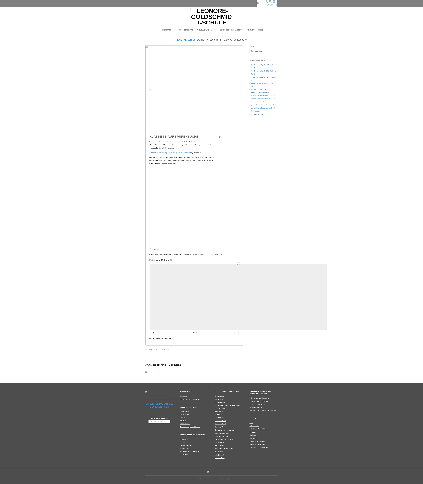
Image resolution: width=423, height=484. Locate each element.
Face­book (253, 432)
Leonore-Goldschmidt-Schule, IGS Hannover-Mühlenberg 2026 (211, 479)
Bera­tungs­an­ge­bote (222, 433)
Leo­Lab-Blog (219, 442)
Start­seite (183, 396)
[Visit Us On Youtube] (271, 1)
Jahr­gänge (218, 414)
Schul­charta (184, 439)
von (194, 333)
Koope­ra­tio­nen (185, 424)
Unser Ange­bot (185, 414)
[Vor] (234, 333)
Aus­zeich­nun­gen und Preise (190, 427)
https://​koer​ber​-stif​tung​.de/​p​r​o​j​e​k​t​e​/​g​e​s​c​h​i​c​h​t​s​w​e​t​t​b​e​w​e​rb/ (171, 153)
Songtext (155, 249)
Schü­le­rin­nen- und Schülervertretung (227, 405)
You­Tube (253, 435)
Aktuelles (165, 349)
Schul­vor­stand (220, 402)
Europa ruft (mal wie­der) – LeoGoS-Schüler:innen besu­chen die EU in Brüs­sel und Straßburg (263, 99)
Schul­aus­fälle (254, 426)
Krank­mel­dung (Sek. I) (257, 404)
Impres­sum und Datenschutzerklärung (263, 410)
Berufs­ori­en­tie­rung (221, 436)
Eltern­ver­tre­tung (220, 408)
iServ (251, 423)
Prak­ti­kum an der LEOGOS (189, 451)
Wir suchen (184, 454)
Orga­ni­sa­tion (219, 396)
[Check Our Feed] (275, 1)
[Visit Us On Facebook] (267, 1)
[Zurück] (154, 333)
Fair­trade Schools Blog (257, 441)
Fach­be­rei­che (219, 418)
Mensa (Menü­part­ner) (257, 444)
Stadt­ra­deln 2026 (257, 114)
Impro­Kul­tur (219, 451)
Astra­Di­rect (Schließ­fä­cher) (259, 429)
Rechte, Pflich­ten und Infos (231, 30)
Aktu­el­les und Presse (206, 30)
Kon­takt (250, 30)
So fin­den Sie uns (256, 407)
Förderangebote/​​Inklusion (224, 439)
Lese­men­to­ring (220, 458)
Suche (260, 30)
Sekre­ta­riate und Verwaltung (225, 430)
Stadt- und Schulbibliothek (224, 448)
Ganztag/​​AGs (219, 427)
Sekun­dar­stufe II (220, 424)
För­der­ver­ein (219, 445)
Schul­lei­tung (219, 399)
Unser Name (184, 411)
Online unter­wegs (186, 445)
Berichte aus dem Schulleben (190, 399)
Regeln (182, 442)
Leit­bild (182, 417)
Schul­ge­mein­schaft (185, 30)
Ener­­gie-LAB (219, 455)
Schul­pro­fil (167, 30)
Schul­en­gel (253, 438)
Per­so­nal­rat (219, 411)
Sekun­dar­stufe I (220, 421)
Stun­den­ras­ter (185, 448)
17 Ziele (183, 421)
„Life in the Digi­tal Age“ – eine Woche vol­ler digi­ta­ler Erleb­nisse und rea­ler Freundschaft (264, 108)
